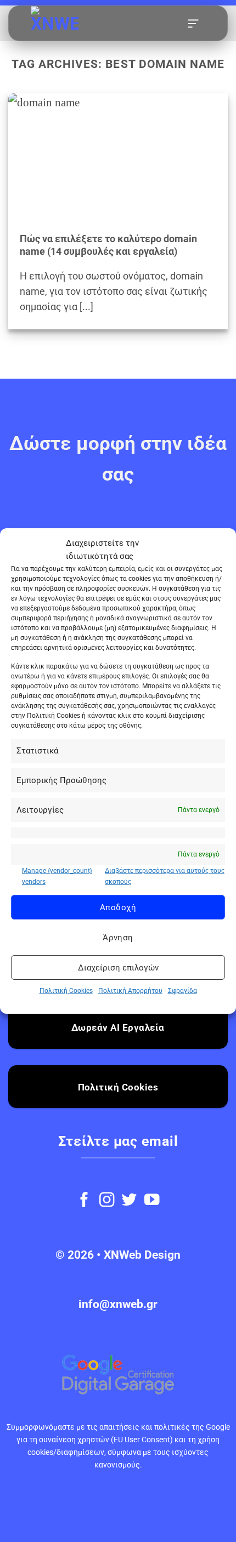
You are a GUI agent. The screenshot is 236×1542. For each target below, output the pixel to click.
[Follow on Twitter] (129, 1200)
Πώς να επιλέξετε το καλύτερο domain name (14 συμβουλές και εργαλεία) (108, 245)
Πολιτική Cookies (66, 991)
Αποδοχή (118, 907)
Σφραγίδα (182, 991)
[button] (193, 24)
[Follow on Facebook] (84, 1200)
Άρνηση (118, 938)
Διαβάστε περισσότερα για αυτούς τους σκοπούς (164, 876)
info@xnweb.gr (118, 1304)
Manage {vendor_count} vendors (57, 876)
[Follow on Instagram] (106, 1200)
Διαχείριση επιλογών (118, 968)
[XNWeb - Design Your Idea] (86, 24)
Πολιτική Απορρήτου (130, 991)
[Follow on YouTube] (151, 1200)
